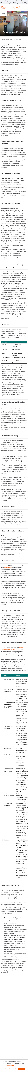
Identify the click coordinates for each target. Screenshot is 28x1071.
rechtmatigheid (8, 567)
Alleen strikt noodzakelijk (11, 1069)
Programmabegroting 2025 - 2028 (9, 1)
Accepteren (21, 1069)
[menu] (25, 7)
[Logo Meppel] (3, 7)
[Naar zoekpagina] (22, 7)
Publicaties (2, 1)
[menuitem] (6, 3)
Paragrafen (17, 1)
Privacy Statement (11, 1065)
